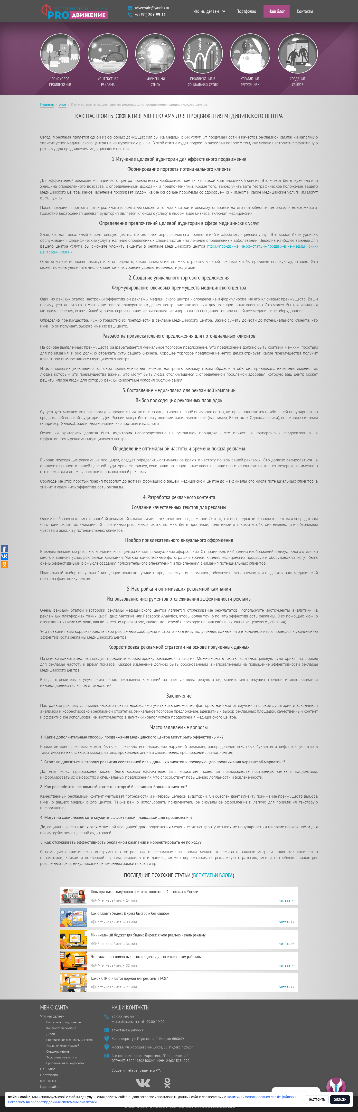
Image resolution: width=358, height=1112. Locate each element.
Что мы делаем (206, 11)
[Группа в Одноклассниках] (167, 1083)
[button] (336, 1087)
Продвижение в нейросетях (65, 1063)
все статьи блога (213, 875)
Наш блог (276, 11)
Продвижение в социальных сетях (69, 1040)
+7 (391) (150, 14)
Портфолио (246, 11)
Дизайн (51, 1034)
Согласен (340, 1099)
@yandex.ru (152, 7)
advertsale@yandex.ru (128, 1030)
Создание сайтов (58, 1051)
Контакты (305, 11)
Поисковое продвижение (63, 1022)
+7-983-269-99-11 (125, 1017)
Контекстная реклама (61, 1028)
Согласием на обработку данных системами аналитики (52, 1102)
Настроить (317, 1099)
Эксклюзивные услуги (61, 1057)
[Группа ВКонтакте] (143, 1083)
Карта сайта (50, 1087)
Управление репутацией (62, 1045)
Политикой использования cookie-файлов (260, 1097)
